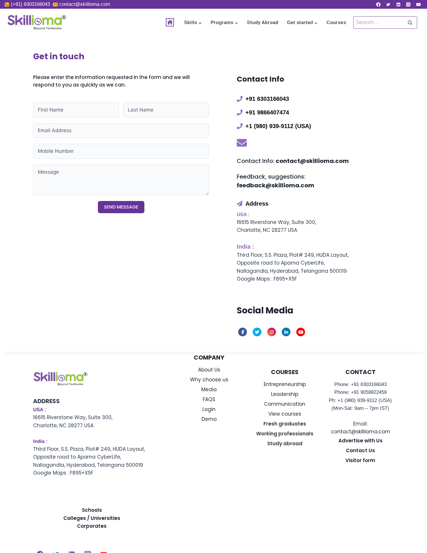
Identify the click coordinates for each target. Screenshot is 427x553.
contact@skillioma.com (360, 431)
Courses (336, 22)
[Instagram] (408, 4)
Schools (92, 510)
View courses (284, 413)
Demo (209, 419)
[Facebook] (378, 4)
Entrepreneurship (285, 384)
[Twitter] (388, 4)
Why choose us (209, 379)
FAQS (209, 399)
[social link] (242, 332)
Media (209, 389)
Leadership (284, 394)
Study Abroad (262, 22)
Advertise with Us (360, 440)
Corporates (92, 526)
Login (209, 409)
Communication (284, 404)
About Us (209, 369)
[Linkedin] (398, 4)
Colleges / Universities (91, 518)
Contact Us (360, 450)
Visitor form (360, 460)
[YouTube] (418, 4)
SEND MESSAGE (121, 207)
